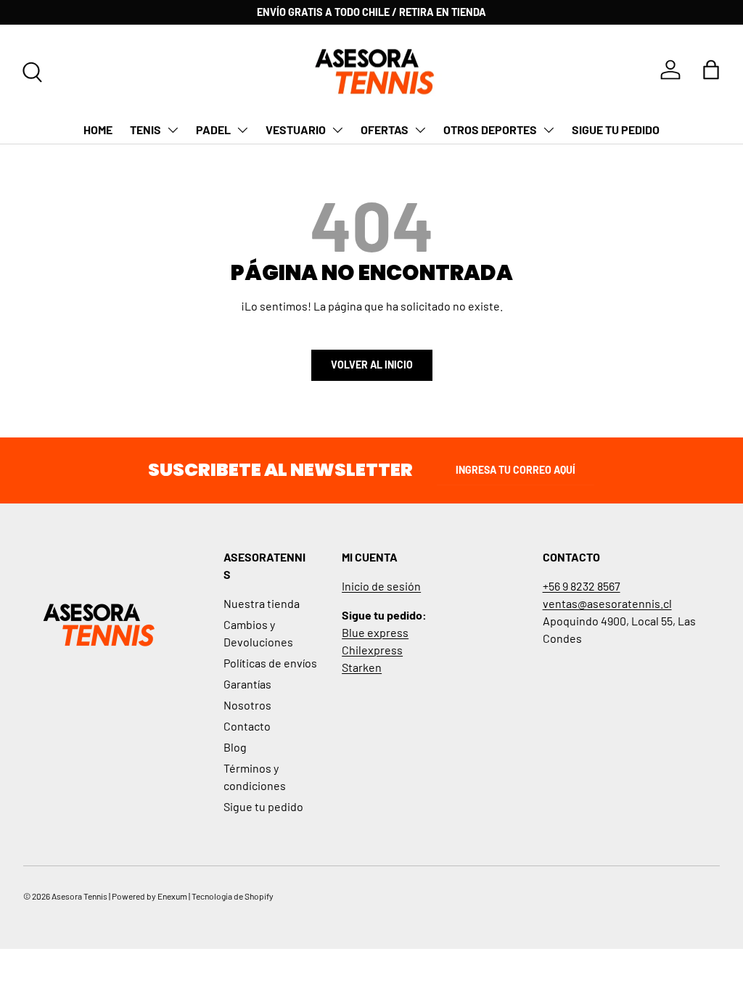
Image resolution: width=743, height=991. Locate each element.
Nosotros (247, 705)
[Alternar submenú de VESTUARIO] (337, 130)
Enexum (172, 896)
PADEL (213, 129)
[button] (711, 70)
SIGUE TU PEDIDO (616, 129)
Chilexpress (372, 650)
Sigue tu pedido (263, 806)
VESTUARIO (296, 129)
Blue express (375, 632)
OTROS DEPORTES (490, 129)
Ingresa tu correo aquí (515, 470)
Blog (235, 747)
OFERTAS (385, 129)
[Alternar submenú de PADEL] (242, 130)
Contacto (247, 726)
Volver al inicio (372, 364)
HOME (97, 129)
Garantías (247, 684)
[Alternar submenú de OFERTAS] (420, 130)
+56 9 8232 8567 (581, 586)
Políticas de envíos (270, 663)
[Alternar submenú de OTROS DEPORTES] (548, 130)
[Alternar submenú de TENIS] (172, 130)
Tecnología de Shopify (233, 896)
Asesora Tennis (79, 896)
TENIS (145, 129)
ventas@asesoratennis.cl (607, 603)
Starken (362, 667)
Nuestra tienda (261, 603)
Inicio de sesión (381, 586)
